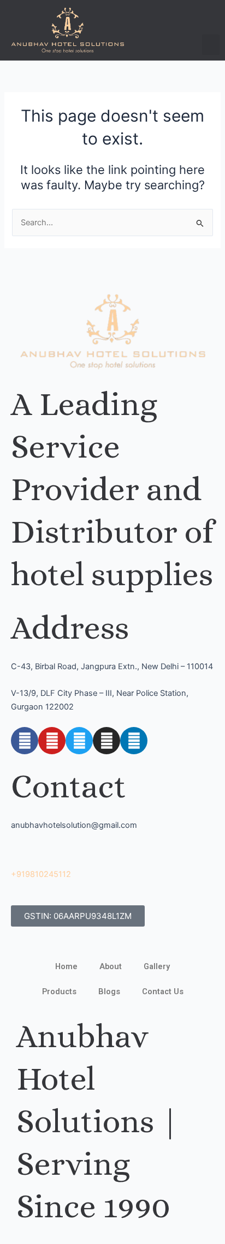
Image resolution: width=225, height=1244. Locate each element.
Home (66, 966)
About (110, 966)
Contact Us (162, 991)
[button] (211, 44)
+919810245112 (41, 874)
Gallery (157, 966)
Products (59, 991)
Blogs (109, 991)
